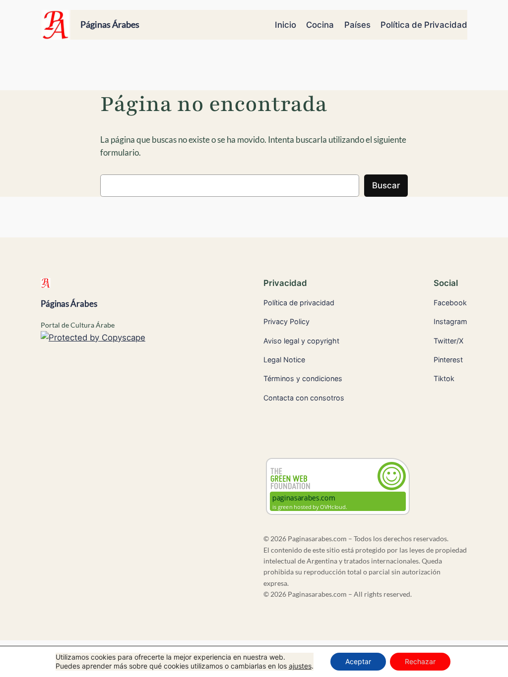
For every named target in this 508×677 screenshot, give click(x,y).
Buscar (386, 185)
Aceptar (358, 661)
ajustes (300, 666)
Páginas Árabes (109, 24)
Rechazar (420, 661)
